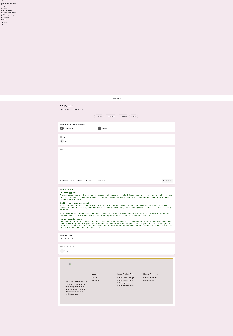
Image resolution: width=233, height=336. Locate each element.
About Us (4, 6)
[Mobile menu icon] (116, 1)
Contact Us (4, 19)
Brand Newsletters (6, 10)
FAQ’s (3, 14)
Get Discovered (5, 17)
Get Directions (167, 180)
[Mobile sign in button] (2, 24)
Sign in (5, 22)
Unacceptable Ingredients (8, 16)
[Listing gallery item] (61, 239)
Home (3, 5)
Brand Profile (116, 98)
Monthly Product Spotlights (9, 12)
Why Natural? (5, 8)
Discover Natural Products (8, 3)
